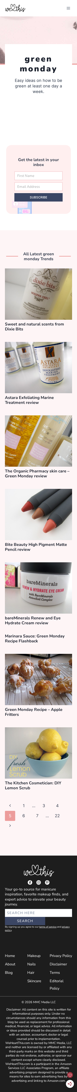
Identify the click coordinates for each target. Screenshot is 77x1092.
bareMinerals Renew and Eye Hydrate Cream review (33, 620)
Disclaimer (58, 964)
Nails (31, 964)
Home (10, 955)
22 (57, 815)
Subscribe (38, 197)
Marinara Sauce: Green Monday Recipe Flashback (35, 638)
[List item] (30, 882)
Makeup (34, 955)
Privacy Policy (61, 955)
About (10, 964)
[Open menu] (68, 8)
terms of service (47, 926)
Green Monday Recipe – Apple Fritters (33, 712)
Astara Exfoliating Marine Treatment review (29, 400)
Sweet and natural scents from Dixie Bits (34, 326)
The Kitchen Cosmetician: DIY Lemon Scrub (33, 785)
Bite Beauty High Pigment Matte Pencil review (36, 547)
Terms (55, 972)
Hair (30, 972)
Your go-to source (19, 889)
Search (25, 921)
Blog (9, 972)
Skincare (34, 981)
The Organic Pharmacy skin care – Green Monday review (37, 473)
